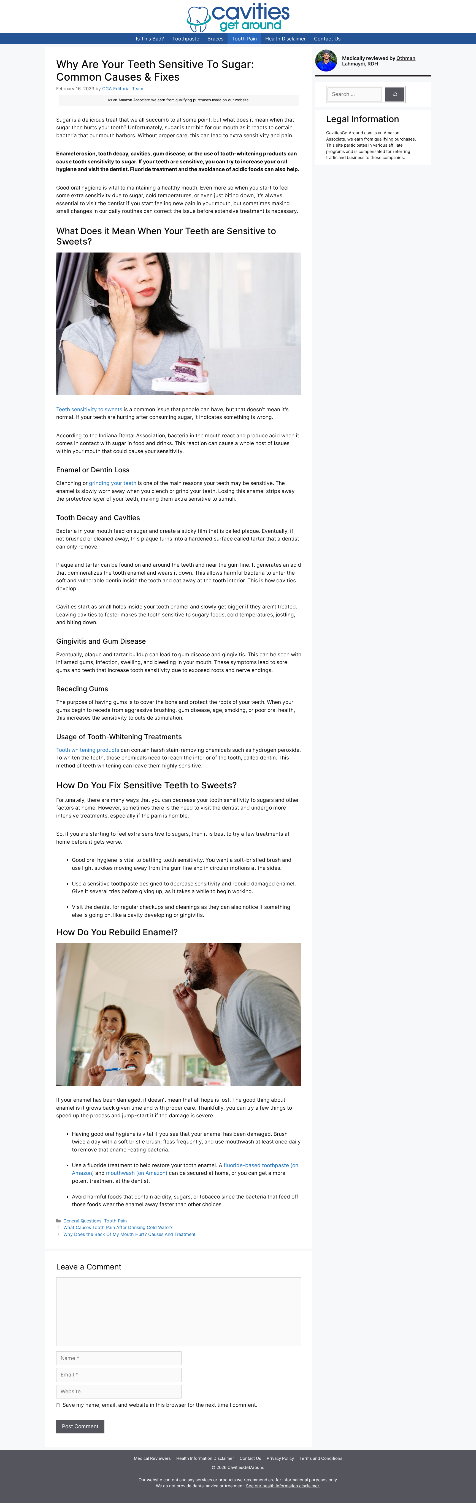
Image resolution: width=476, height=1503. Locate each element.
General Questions (82, 1221)
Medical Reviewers (152, 1458)
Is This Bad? (150, 39)
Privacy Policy (280, 1458)
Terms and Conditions (320, 1458)
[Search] (395, 94)
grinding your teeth (112, 483)
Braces (215, 39)
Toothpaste (185, 39)
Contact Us (327, 39)
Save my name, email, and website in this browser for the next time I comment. (160, 1405)
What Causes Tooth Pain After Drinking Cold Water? (117, 1227)
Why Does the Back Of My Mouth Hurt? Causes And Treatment (129, 1234)
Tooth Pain (244, 39)
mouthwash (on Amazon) (136, 1173)
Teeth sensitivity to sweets (89, 409)
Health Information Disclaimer (205, 1458)
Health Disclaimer (285, 39)
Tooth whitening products (87, 750)
